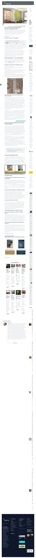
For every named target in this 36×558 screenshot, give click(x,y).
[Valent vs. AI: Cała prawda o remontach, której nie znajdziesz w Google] (31, 252)
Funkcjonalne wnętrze (11, 117)
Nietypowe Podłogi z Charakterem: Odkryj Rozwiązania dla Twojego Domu (23, 271)
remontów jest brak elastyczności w (16, 136)
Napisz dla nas (21, 526)
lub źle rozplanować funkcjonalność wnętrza (19, 227)
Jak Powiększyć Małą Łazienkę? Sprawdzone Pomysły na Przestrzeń (13, 297)
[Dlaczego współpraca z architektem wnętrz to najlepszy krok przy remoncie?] (31, 193)
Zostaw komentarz (18, 273)
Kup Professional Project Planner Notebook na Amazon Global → (21, 252)
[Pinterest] (7, 36)
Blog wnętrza (7, 257)
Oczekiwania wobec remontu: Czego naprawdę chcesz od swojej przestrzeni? (18, 270)
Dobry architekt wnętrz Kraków (16, 52)
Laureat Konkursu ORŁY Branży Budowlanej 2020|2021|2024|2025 (31, 541)
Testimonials (12, 530)
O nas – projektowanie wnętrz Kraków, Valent (15, 339)
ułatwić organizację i (19, 183)
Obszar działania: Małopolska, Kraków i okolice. (30, 521)
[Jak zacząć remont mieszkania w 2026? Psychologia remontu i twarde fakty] (31, 235)
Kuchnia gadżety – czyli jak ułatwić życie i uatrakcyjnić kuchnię (8, 271)
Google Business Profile (22, 525)
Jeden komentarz (8, 273)
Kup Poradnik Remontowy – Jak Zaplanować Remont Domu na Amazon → (10, 252)
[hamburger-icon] (26, 3)
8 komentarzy (23, 274)
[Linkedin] (8, 36)
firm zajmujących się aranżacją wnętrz (13, 159)
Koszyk (12, 520)
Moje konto (12, 521)
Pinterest (20, 524)
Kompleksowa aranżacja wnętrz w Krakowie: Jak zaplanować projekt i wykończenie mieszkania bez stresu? (31, 224)
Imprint (12, 528)
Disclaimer (12, 529)
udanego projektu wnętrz (22, 134)
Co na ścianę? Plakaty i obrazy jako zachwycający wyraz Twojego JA (18, 298)
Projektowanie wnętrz (9, 233)
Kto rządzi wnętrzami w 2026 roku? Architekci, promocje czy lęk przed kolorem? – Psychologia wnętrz (31, 295)
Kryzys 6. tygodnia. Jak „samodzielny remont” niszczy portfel (31, 276)
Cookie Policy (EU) (13, 526)
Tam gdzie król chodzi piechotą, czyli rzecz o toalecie (23, 296)
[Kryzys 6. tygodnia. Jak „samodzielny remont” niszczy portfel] (31, 269)
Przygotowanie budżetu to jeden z (9, 125)
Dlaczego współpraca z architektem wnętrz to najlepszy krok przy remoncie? (13, 271)
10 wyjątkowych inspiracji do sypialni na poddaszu (8, 296)
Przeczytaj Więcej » (8, 287)
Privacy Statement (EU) (14, 527)
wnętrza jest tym (11, 110)
